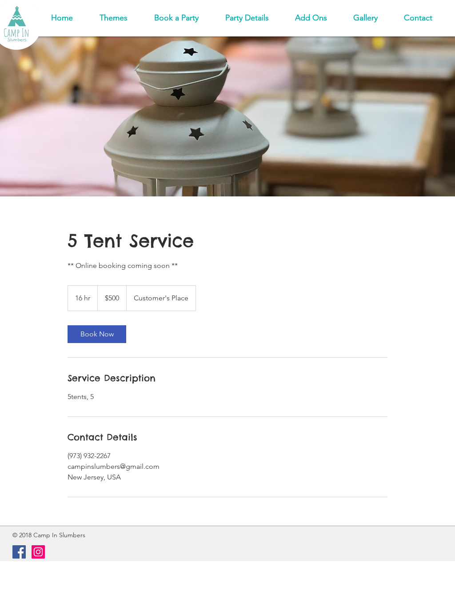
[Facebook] (19, 552)
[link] (97, 334)
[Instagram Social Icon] (38, 552)
